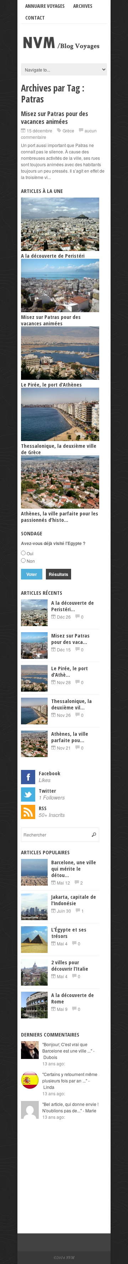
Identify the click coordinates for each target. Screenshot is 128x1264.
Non (31, 561)
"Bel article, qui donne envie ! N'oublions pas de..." (70, 1107)
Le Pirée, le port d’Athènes (51, 384)
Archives (82, 5)
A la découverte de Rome (72, 998)
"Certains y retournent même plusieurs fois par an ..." (69, 1080)
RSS (43, 808)
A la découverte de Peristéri (53, 255)
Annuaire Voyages (45, 5)
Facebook (49, 773)
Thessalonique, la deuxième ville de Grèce (58, 449)
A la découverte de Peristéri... (72, 606)
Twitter (47, 790)
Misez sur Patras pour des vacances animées (54, 117)
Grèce (68, 130)
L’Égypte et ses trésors (68, 932)
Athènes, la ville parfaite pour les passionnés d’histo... (59, 516)
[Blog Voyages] (64, 50)
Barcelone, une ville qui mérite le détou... (73, 868)
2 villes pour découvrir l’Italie (69, 965)
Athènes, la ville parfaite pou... (69, 737)
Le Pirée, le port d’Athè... (69, 671)
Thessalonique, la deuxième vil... (71, 704)
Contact (35, 17)
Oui (30, 553)
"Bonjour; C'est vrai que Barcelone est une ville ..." (68, 1050)
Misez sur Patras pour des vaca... (70, 638)
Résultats (58, 574)
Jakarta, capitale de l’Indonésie (73, 900)
